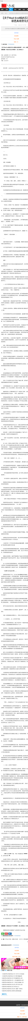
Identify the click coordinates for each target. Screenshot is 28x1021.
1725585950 (11, 44)
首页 (2, 9)
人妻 (7, 9)
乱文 (24, 9)
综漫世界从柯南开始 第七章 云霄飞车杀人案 (12, 984)
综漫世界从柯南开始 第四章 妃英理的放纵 (11, 990)
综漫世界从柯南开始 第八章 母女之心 (10, 986)
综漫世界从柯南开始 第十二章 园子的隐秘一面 (12, 982)
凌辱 (20, 9)
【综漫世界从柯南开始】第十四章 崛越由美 (12, 976)
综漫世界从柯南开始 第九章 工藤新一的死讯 (12, 988)
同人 (11, 9)
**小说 (15, 25)
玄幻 (15, 9)
